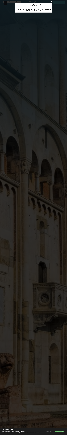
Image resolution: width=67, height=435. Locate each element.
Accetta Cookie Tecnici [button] (49, 431)
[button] (22, 433)
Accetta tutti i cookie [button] (60, 431)
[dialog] (33, 431)
